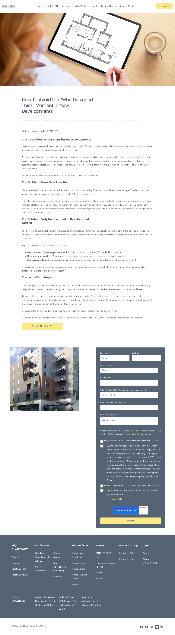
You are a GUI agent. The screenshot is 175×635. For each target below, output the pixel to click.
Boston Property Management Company (88, 120)
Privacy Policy (131, 434)
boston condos (123, 120)
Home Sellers (78, 568)
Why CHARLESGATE (48, 6)
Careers (15, 563)
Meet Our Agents (20, 574)
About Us (16, 557)
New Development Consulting (59, 567)
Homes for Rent (126, 559)
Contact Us (164, 6)
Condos (139, 120)
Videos (99, 572)
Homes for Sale (126, 553)
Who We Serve (82, 6)
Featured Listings (109, 6)
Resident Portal (126, 6)
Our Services (67, 6)
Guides (99, 578)
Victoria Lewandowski (33, 131)
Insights (95, 6)
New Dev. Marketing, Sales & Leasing (43, 557)
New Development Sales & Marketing (42, 120)
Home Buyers (78, 563)
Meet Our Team (19, 568)
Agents (75, 584)
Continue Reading (42, 326)
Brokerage (58, 576)
